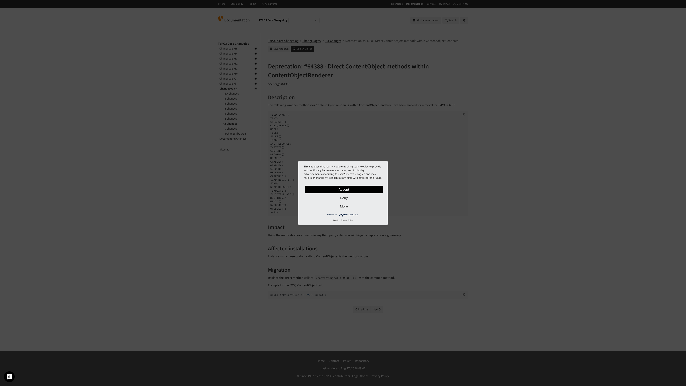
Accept (344, 189)
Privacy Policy (347, 220)
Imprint (336, 220)
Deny (344, 198)
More (344, 206)
